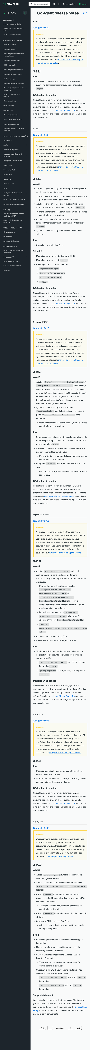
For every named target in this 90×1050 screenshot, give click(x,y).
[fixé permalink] (38, 76)
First (42, 1028)
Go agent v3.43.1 (41, 27)
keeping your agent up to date (60, 856)
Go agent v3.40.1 (41, 720)
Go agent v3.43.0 (41, 134)
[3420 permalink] (42, 371)
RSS (84, 13)
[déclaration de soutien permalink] (58, 95)
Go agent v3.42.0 (41, 328)
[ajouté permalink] (41, 184)
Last (78, 1028)
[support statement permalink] (54, 995)
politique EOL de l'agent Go (63, 110)
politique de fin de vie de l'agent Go (59, 496)
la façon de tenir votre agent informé (65, 552)
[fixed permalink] (40, 934)
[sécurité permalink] (43, 251)
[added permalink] (41, 870)
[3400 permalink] (42, 864)
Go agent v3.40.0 (41, 827)
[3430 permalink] (42, 178)
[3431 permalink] (42, 71)
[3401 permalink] (42, 761)
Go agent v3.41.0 (41, 520)
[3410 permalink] (42, 561)
